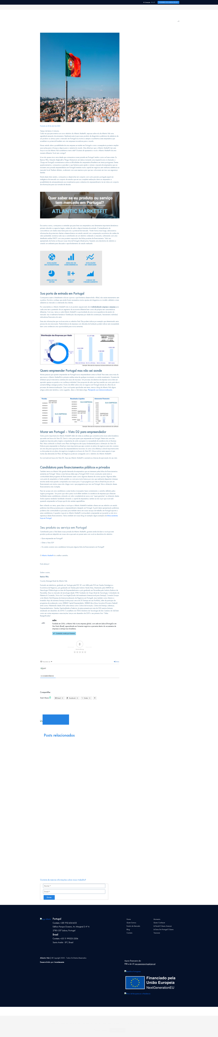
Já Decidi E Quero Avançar (163, 926)
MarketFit (76, 708)
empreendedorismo (62, 706)
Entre (117, 662)
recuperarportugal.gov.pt (145, 964)
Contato (129, 933)
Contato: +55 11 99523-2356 (65, 938)
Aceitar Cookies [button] (117, 1030)
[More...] (95, 698)
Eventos (49, 759)
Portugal (83, 708)
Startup (95, 708)
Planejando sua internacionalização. (100, 390)
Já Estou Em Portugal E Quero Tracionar (164, 931)
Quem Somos (131, 923)
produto (89, 708)
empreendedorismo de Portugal (80, 706)
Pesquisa (55, 806)
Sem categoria (58, 809)
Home (129, 919)
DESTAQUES (57, 804)
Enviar (49, 897)
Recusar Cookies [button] (100, 1030)
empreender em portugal (100, 706)
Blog (128, 929)
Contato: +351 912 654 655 (65, 923)
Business (86, 759)
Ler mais (58, 784)
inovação (54, 708)
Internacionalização (65, 708)
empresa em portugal (117, 706)
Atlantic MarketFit (48, 555)
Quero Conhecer (159, 923)
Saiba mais (40, 731)
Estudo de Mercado (133, 926)
